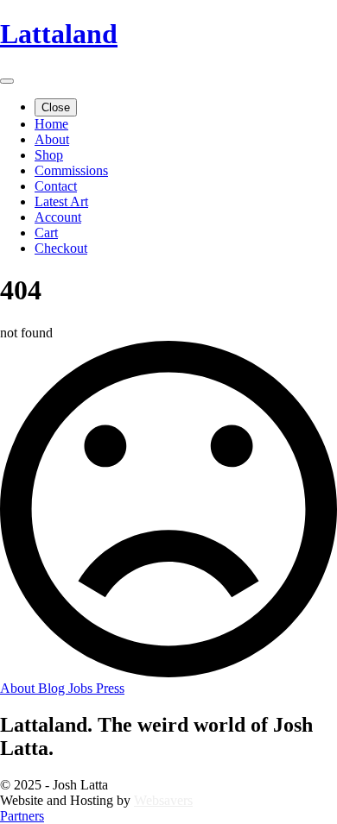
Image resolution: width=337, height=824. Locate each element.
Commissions (71, 170)
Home (51, 123)
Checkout (61, 248)
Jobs (82, 688)
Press (110, 688)
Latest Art (61, 201)
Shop (49, 155)
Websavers (163, 800)
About (52, 139)
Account (58, 217)
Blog (53, 688)
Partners (22, 815)
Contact (56, 186)
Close (55, 107)
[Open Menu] (7, 81)
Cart (46, 232)
